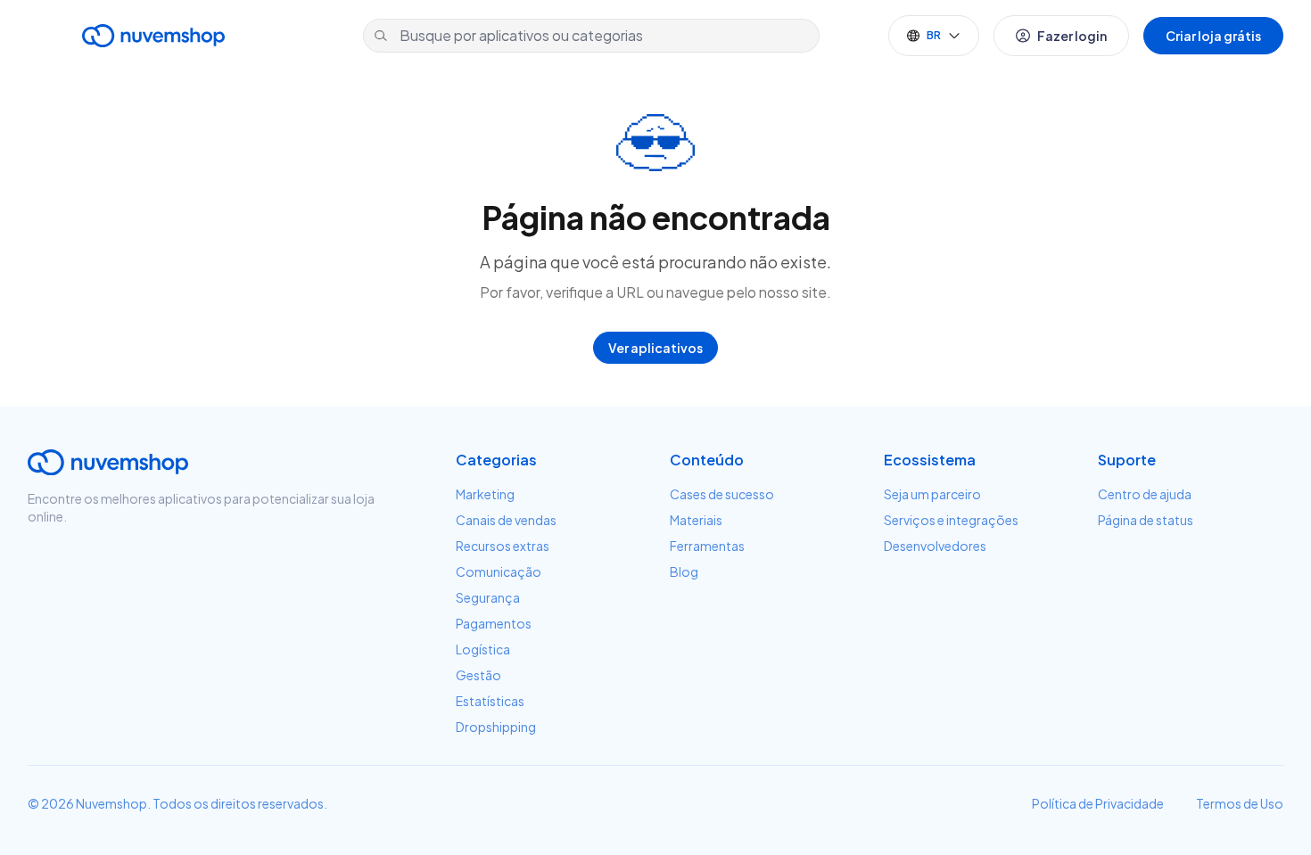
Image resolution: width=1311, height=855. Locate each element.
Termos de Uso (1239, 803)
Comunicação (498, 571)
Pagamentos (494, 623)
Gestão (478, 675)
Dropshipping (496, 727)
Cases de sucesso (722, 494)
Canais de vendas (506, 520)
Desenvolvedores (935, 546)
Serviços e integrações (951, 520)
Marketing (485, 494)
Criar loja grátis (1213, 36)
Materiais (696, 520)
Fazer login (1072, 36)
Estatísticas (490, 701)
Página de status (1145, 520)
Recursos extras (502, 546)
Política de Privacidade (1098, 803)
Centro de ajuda (1144, 494)
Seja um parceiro (932, 494)
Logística (483, 649)
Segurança (488, 597)
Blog (684, 571)
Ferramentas (707, 546)
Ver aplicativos (655, 348)
